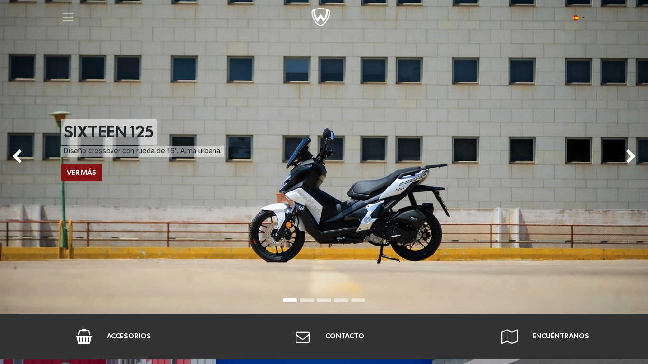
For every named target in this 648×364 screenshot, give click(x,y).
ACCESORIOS (129, 336)
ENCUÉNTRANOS (560, 336)
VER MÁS (81, 172)
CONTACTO (344, 336)
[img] (26, 157)
